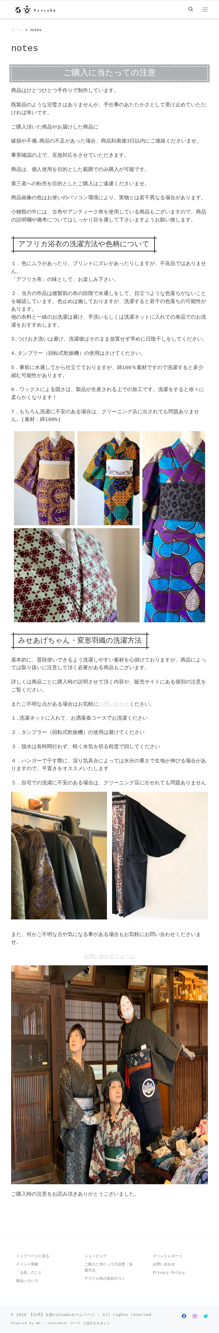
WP (38, 1323)
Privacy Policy (169, 1273)
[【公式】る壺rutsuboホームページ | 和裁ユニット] (35, 9)
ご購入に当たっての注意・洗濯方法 (108, 1267)
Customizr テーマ (64, 1323)
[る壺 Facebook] (184, 1316)
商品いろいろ (27, 1281)
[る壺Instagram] (195, 1316)
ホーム (17, 30)
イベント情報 (27, 1264)
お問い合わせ (113, 704)
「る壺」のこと (29, 1273)
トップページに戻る (32, 1256)
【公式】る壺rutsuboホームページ (62, 1315)
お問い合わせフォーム (109, 956)
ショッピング (95, 1256)
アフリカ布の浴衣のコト (104, 1279)
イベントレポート (167, 1256)
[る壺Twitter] (205, 1316)
